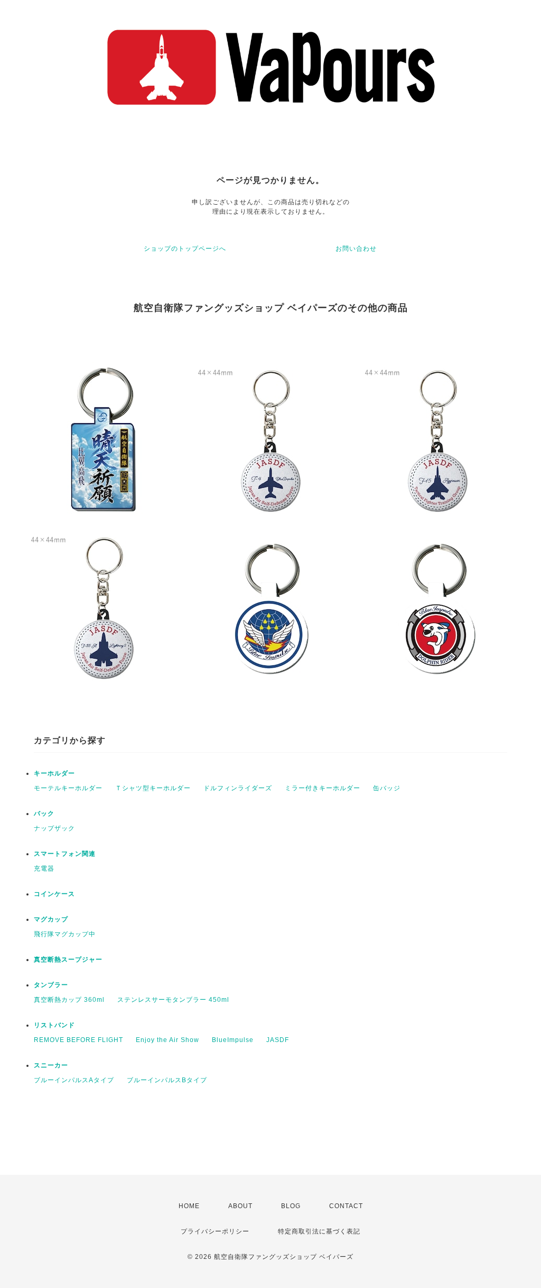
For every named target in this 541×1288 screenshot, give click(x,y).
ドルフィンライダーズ (237, 788)
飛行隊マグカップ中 (65, 934)
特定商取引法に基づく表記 (319, 1231)
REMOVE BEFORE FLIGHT (78, 1040)
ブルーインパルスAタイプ (74, 1080)
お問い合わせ (356, 248)
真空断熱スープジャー (68, 959)
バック (44, 813)
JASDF (277, 1040)
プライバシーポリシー (215, 1231)
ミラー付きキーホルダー (322, 788)
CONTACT (346, 1206)
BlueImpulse (233, 1040)
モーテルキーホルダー (68, 788)
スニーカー (51, 1065)
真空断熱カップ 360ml (69, 999)
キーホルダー (54, 773)
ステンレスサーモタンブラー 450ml (173, 999)
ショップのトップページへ (185, 248)
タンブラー (51, 985)
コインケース (54, 894)
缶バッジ (386, 788)
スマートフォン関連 (65, 853)
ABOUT (240, 1206)
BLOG (291, 1206)
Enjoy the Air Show (167, 1040)
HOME (189, 1206)
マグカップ (51, 919)
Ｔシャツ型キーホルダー (153, 788)
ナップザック (54, 828)
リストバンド (54, 1025)
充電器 (44, 868)
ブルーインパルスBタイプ (167, 1080)
